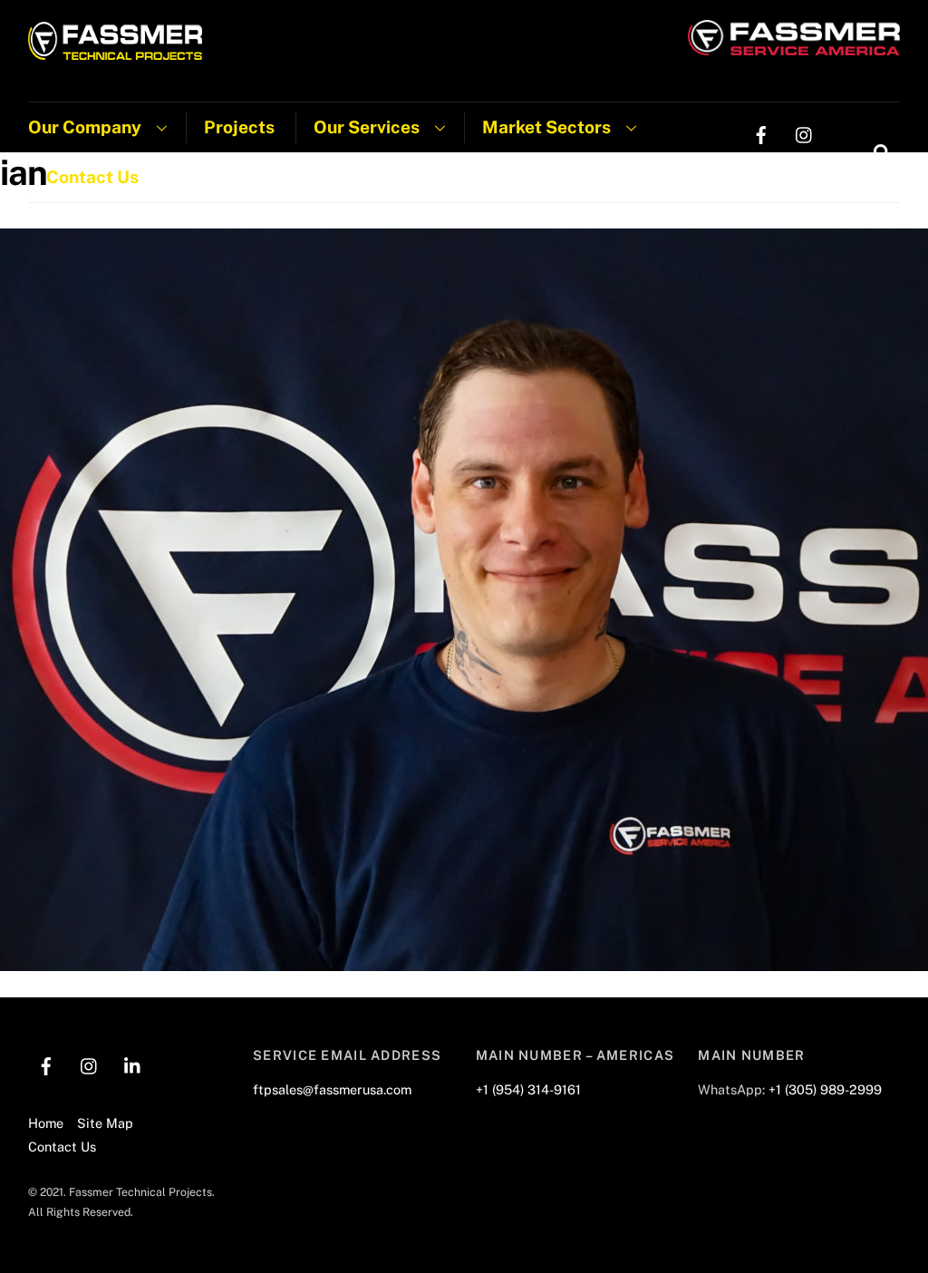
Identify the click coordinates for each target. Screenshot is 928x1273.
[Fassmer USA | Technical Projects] (115, 50)
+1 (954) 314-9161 (528, 1089)
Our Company (84, 127)
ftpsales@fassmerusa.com (332, 1089)
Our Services (367, 127)
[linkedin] (761, 169)
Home (45, 1123)
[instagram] (805, 132)
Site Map (105, 1123)
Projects (239, 127)
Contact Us (92, 177)
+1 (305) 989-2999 (825, 1089)
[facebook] (761, 132)
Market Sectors (546, 127)
